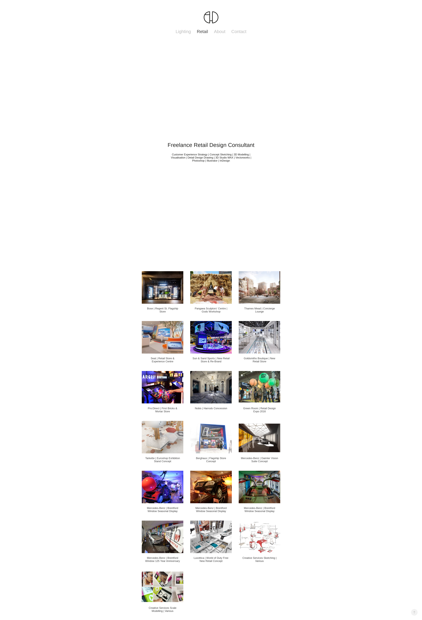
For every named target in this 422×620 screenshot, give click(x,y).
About (219, 31)
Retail (202, 31)
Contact (238, 31)
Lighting (183, 31)
